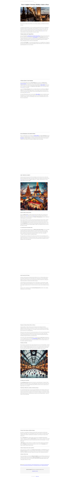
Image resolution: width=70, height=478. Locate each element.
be (36, 29)
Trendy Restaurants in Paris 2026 (37, 465)
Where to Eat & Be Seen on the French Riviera (27, 465)
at (20, 179)
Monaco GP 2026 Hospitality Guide (35, 464)
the (34, 215)
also (22, 87)
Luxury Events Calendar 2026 (27, 464)
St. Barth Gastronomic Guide (44, 465)
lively (27, 215)
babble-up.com (37, 476)
